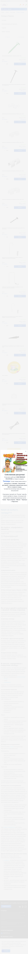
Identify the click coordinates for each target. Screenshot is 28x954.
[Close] (25, 451)
